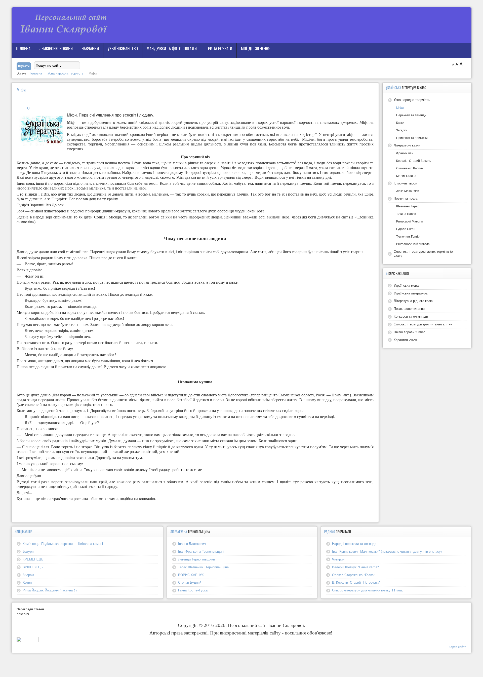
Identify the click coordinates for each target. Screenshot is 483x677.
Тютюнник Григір (408, 236)
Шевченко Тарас (407, 206)
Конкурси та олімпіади (411, 316)
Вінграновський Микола (413, 244)
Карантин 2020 (405, 339)
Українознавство (123, 48)
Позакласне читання (409, 308)
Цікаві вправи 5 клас (409, 332)
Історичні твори (405, 183)
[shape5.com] (241, 664)
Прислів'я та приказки (412, 138)
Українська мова (406, 285)
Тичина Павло (406, 214)
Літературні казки (407, 145)
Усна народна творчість (412, 99)
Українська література (410, 293)
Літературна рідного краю (413, 300)
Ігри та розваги (219, 48)
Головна (23, 48)
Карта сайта (457, 647)
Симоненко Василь (409, 168)
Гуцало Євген (405, 229)
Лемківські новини (56, 48)
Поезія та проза (405, 198)
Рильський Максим (409, 221)
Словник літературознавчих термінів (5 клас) (423, 253)
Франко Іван (404, 153)
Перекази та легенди (411, 115)
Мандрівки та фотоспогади (172, 48)
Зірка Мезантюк (407, 191)
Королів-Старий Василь (413, 161)
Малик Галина (406, 176)
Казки (400, 123)
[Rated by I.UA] (28, 640)
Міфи (400, 107)
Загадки (401, 130)
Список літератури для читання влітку (423, 324)
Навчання (90, 48)
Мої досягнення (255, 48)
